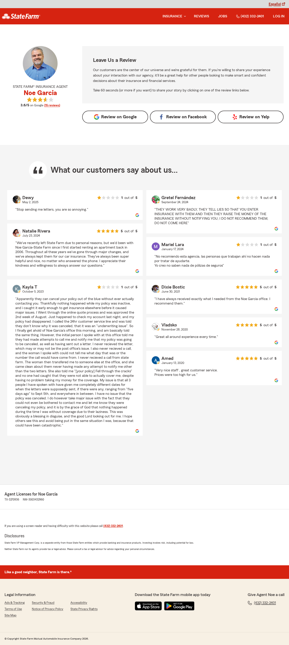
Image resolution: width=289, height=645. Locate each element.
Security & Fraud (43, 602)
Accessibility (78, 602)
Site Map (10, 615)
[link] (21, 16)
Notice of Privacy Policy (47, 609)
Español (275, 4)
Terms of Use (13, 609)
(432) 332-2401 (252, 16)
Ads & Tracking (15, 602)
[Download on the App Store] (148, 605)
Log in (278, 16)
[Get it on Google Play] (179, 605)
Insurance (172, 16)
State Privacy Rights (84, 609)
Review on (119, 117)
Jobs (222, 16)
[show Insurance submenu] (184, 16)
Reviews (201, 16)
